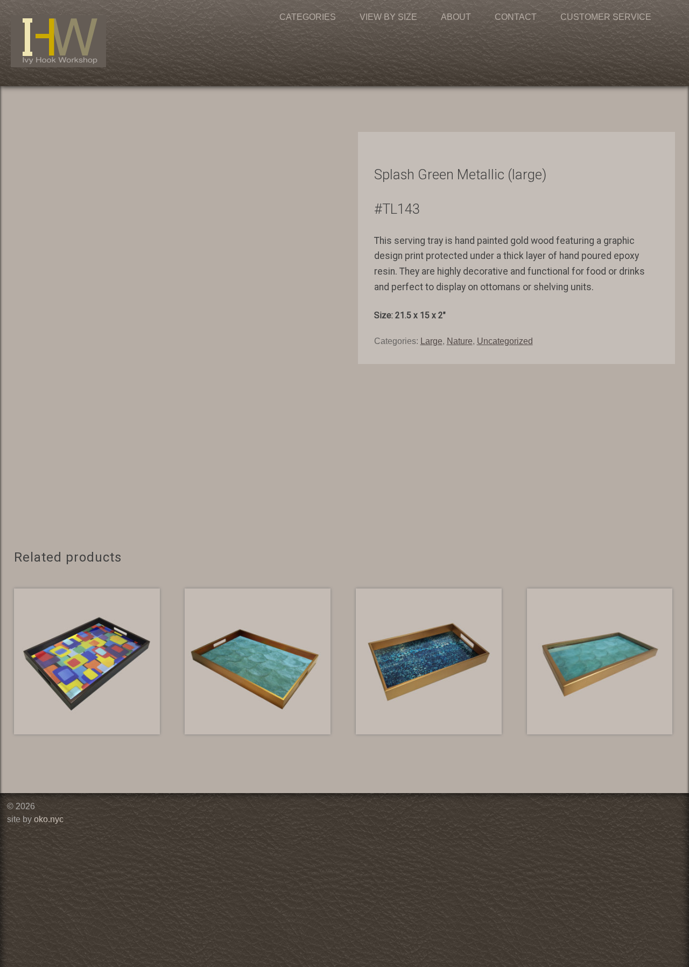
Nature (460, 341)
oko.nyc (49, 819)
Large (431, 341)
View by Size (388, 17)
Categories (307, 17)
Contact (516, 17)
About (456, 17)
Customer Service (605, 17)
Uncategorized (505, 341)
